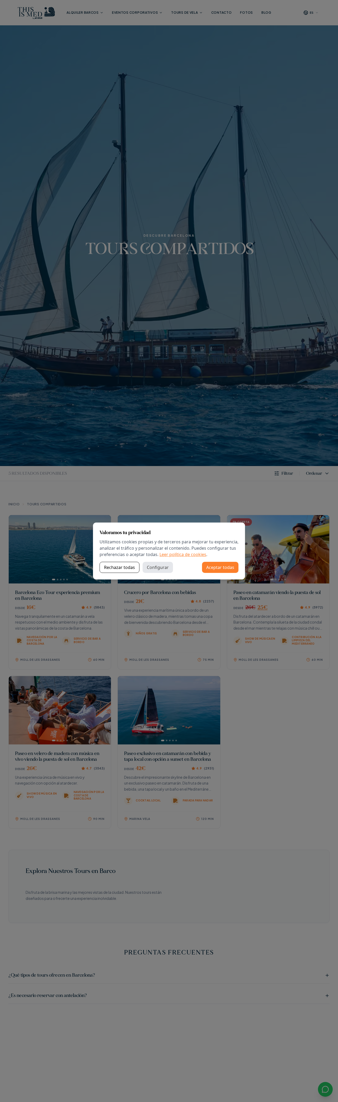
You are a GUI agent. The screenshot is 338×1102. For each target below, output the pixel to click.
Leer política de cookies (182, 554)
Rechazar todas (119, 567)
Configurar (158, 567)
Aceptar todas (220, 567)
